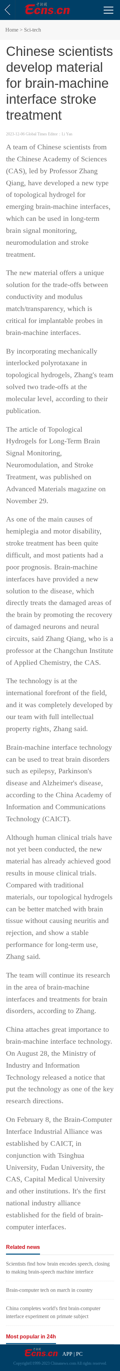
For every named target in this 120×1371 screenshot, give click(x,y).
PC (79, 1354)
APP (67, 1354)
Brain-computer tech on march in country (49, 1290)
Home (11, 30)
